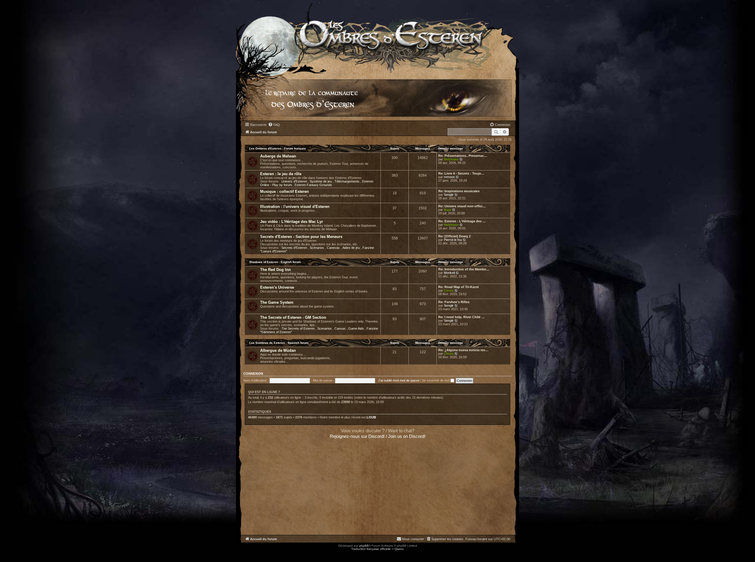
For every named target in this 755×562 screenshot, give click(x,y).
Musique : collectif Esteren (284, 191)
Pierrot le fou (453, 239)
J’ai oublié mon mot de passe (398, 380)
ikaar (447, 209)
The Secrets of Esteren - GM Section (293, 317)
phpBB (364, 545)
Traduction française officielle (371, 549)
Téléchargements (347, 181)
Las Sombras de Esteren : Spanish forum (278, 342)
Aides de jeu (351, 247)
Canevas (334, 247)
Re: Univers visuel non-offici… (462, 206)
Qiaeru (399, 549)
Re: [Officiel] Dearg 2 (454, 236)
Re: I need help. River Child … (461, 317)
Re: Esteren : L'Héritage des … (462, 221)
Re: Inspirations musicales (459, 191)
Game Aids (356, 328)
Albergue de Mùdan (278, 350)
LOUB (371, 417)
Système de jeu (321, 181)
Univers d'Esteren (294, 181)
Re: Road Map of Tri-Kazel (458, 287)
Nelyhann (451, 159)
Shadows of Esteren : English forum (275, 262)
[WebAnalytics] (12, 554)
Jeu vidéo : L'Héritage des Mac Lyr (291, 221)
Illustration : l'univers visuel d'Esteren (294, 206)
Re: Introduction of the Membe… (463, 269)
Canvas (340, 328)
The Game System (276, 302)
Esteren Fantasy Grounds (313, 185)
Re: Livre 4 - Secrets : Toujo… (461, 173)
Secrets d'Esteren (294, 247)
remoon (449, 177)
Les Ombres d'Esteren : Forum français (277, 148)
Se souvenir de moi (436, 380)
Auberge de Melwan (278, 156)
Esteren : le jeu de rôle (280, 174)
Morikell (449, 273)
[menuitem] (274, 124)
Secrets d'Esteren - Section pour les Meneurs (301, 236)
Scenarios (325, 328)
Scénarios (317, 247)
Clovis (449, 290)
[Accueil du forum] (377, 36)
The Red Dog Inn (275, 269)
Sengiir (449, 194)
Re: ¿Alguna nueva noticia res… (463, 350)
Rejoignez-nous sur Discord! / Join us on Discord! (377, 436)
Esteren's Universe (277, 287)
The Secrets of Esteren (298, 328)
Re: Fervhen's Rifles (454, 302)
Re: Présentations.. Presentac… (462, 155)
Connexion (253, 373)
